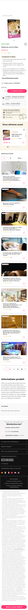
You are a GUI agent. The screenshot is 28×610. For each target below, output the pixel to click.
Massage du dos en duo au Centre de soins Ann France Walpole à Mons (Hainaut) (12, 279)
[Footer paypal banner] (11, 460)
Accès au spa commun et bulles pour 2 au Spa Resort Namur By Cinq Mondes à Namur (12, 332)
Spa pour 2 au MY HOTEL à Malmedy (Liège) (11, 203)
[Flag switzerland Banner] (11, 473)
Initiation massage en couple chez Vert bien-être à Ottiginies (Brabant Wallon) (12, 229)
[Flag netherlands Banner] (14, 473)
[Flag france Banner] (8, 473)
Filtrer (19, 158)
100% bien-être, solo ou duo (17, 135)
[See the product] (23, 142)
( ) (14, 607)
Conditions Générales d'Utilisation (14, 485)
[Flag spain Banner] (1, 473)
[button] (2, 135)
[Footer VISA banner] (2, 460)
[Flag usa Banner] (17, 473)
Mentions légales (14, 479)
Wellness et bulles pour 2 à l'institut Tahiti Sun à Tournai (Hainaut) (12, 358)
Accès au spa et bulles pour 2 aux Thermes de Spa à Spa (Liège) (12, 254)
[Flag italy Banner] (4, 473)
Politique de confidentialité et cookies (14, 483)
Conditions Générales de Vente (13, 481)
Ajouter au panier (18, 91)
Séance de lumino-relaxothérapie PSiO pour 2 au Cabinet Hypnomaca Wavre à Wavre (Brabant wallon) (11, 179)
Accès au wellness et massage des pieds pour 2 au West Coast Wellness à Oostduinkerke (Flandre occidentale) (12, 306)
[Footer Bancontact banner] (7, 460)
